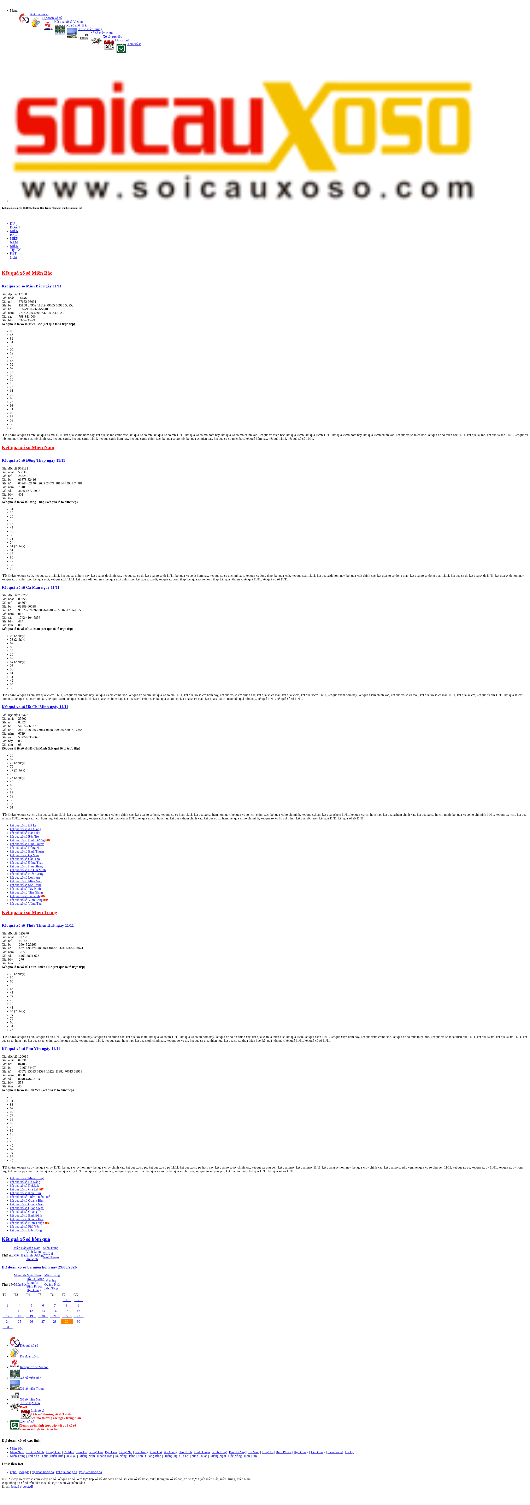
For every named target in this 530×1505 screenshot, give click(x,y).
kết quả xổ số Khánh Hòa (26, 1219)
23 (78, 1316)
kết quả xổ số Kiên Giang (26, 874)
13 (43, 1311)
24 (8, 1321)
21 (55, 1316)
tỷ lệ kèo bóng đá (90, 1472)
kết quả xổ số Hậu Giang (26, 866)
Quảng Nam (87, 1456)
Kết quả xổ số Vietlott (68, 21)
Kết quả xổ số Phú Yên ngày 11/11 (31, 1048)
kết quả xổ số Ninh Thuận (27, 1223)
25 (19, 1321)
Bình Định (136, 1456)
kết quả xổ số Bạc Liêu (25, 833)
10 (8, 1311)
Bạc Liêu (111, 1452)
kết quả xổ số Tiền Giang (26, 892)
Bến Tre (81, 1452)
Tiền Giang (318, 1452)
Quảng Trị (170, 1456)
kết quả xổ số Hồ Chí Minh (28, 870)
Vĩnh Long (33, 1251)
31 (8, 1327)
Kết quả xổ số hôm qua (26, 1239)
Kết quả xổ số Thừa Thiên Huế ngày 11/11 (38, 925)
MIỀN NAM (14, 240)
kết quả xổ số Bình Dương (27, 840)
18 (19, 1316)
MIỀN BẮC (14, 233)
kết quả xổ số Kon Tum (25, 1193)
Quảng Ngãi (52, 1284)
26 (31, 1321)
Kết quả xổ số (39, 14)
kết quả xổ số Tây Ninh (25, 888)
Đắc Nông (51, 1288)
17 (8, 1316)
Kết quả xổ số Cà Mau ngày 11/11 (31, 587)
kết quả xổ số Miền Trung (27, 1178)
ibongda (24, 1472)
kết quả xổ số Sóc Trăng (26, 885)
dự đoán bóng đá (43, 1472)
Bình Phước (34, 1286)
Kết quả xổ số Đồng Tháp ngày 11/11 (33, 460)
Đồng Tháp (53, 1452)
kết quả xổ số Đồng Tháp (26, 862)
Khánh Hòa (104, 1456)
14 (55, 1311)
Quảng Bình (153, 1456)
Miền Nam (33, 1248)
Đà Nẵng (50, 1281)
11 (19, 1311)
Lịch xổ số (122, 40)
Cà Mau (69, 1452)
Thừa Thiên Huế (52, 1456)
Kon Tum (250, 1456)
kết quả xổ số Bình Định (26, 1215)
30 (78, 1321)
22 (67, 1316)
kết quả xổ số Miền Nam (26, 881)
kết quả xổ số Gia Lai (24, 1189)
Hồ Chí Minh (35, 1279)
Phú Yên (33, 1456)
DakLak (71, 1456)
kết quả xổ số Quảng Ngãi (27, 1208)
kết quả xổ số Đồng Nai (25, 847)
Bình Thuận (202, 1452)
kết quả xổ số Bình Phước (27, 844)
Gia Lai (48, 1253)
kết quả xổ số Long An (25, 877)
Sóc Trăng (141, 1452)
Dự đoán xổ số (52, 18)
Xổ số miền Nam (101, 33)
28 (55, 1321)
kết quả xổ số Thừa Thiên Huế (30, 1197)
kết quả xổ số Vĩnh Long (26, 900)
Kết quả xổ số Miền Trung (29, 912)
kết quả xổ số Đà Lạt (23, 825)
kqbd (13, 1472)
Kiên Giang (335, 1452)
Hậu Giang (34, 1290)
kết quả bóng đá (66, 1472)
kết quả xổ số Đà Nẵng (25, 1182)
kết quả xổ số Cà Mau (24, 855)
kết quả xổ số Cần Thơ (25, 859)
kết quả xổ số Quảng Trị (26, 1211)
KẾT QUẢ (13, 255)
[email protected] (22, 1486)
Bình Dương (34, 1255)
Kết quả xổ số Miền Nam (28, 447)
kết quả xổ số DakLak (24, 1185)
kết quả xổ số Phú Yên (25, 1226)
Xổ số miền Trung (90, 29)
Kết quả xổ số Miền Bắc (27, 273)
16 (78, 1311)
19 (31, 1316)
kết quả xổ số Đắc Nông (26, 1230)
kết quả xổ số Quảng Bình (27, 1200)
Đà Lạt (349, 1452)
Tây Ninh (185, 1452)
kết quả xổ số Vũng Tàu (26, 903)
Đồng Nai (125, 1452)
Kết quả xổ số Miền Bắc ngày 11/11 (32, 286)
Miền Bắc (19, 1248)
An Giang (170, 1452)
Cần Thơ (156, 1452)
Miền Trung (50, 1248)
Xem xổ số (134, 44)
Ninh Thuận (51, 1257)
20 (43, 1316)
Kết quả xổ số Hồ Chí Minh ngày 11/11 (35, 707)
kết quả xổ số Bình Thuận (27, 851)
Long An (33, 1282)
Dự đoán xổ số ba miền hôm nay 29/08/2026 (39, 1267)
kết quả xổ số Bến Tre (24, 836)
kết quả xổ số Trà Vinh (25, 896)
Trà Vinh (32, 1259)
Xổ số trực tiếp (112, 36)
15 (67, 1311)
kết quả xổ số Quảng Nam (27, 1204)
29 (67, 1321)
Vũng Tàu (96, 1452)
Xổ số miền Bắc (76, 25)
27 (43, 1321)
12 (31, 1311)
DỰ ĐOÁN (15, 225)
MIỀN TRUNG (16, 247)
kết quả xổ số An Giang (25, 829)
